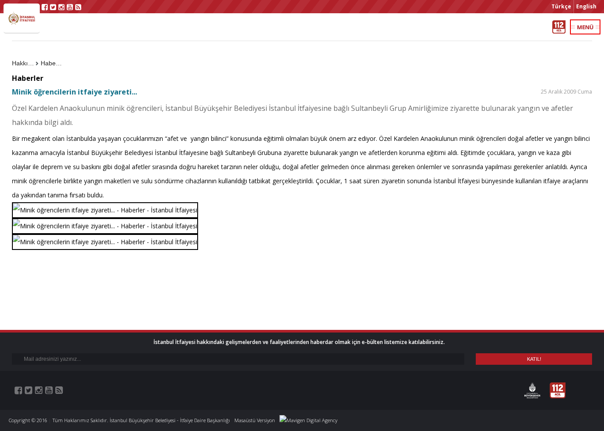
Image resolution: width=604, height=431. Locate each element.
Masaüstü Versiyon (254, 420)
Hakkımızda (25, 63)
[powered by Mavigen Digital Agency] (308, 420)
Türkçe (561, 6)
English (586, 6)
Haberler (53, 63)
